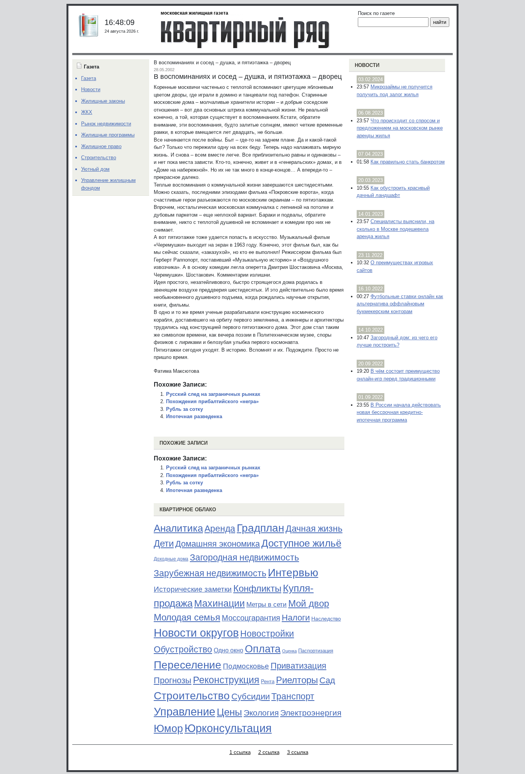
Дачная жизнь (314, 529)
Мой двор (308, 603)
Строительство (192, 695)
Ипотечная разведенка (194, 416)
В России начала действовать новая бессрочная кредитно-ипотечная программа (399, 412)
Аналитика (178, 528)
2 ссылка (268, 752)
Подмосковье (246, 666)
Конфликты (257, 589)
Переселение (187, 665)
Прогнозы (172, 680)
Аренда (219, 529)
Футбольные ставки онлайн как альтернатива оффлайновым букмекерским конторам (400, 304)
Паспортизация (315, 651)
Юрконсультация (228, 728)
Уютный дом (95, 169)
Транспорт (292, 696)
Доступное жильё (301, 543)
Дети (164, 543)
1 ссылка (240, 752)
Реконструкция (226, 679)
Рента (267, 681)
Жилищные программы (108, 135)
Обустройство (183, 649)
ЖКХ (86, 112)
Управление (184, 712)
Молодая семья (187, 617)
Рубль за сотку (184, 409)
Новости (367, 65)
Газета (88, 78)
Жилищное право (101, 146)
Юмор (168, 728)
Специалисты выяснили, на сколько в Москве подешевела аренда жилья (395, 229)
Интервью (293, 572)
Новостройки (267, 634)
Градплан (260, 528)
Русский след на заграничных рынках (213, 394)
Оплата (263, 649)
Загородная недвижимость (244, 557)
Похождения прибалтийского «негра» (212, 401)
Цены (229, 712)
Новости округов (196, 632)
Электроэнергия (310, 712)
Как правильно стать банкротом (407, 162)
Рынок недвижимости (106, 124)
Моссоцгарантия (251, 618)
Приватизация (298, 666)
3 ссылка (297, 752)
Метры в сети (266, 604)
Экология (261, 712)
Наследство (326, 619)
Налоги (296, 617)
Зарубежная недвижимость (210, 573)
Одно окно (228, 650)
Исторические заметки (193, 589)
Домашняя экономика (217, 544)
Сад (327, 680)
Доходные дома (171, 559)
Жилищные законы (103, 101)
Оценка (289, 651)
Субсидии (250, 696)
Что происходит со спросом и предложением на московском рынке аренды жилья (400, 128)
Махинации (219, 603)
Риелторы (297, 680)
